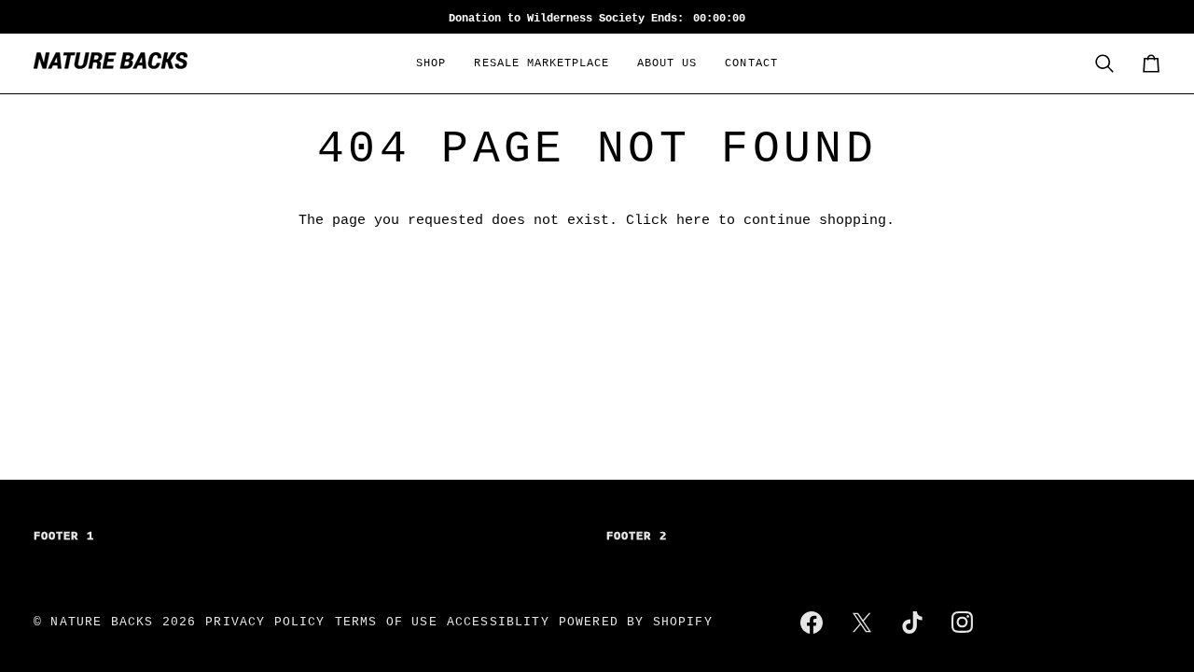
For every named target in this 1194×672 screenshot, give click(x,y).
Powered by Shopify (636, 622)
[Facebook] (811, 622)
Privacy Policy (265, 622)
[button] (431, 63)
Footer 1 (64, 536)
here (693, 220)
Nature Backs (105, 622)
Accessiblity (498, 622)
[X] (862, 622)
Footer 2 (636, 536)
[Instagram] (962, 622)
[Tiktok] (912, 622)
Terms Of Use (386, 622)
